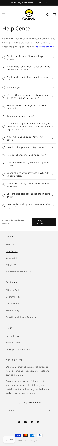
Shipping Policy (13, 290)
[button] (3, 14)
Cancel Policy (12, 303)
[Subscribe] (48, 410)
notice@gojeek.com (44, 46)
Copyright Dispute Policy (18, 349)
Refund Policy (12, 310)
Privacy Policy (12, 336)
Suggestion (11, 264)
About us (10, 244)
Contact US (11, 258)
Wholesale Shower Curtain (18, 271)
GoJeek (25, 441)
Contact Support (40, 222)
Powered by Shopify (34, 441)
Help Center (12, 251)
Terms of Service (14, 342)
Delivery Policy (13, 296)
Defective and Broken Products (21, 317)
